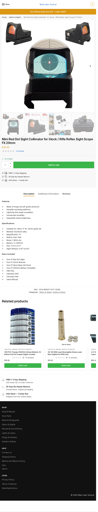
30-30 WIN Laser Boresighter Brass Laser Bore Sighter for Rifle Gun (65, 353)
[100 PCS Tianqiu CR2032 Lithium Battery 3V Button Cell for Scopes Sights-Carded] (22, 326)
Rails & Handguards (10, 420)
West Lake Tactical (48, 4)
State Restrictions (9, 488)
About (4, 469)
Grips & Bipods (8, 411)
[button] (92, 4)
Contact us (7, 452)
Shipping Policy (9, 457)
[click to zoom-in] (48, 66)
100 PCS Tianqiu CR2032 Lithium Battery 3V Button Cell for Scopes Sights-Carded (22, 353)
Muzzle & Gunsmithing (12, 429)
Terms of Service (9, 484)
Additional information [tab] (48, 194)
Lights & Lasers (10, 349)
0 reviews (20, 151)
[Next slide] (90, 66)
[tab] (67, 194)
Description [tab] (28, 194)
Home (4, 17)
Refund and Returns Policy (13, 461)
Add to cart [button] (22, 365)
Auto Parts (6, 416)
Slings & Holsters (9, 437)
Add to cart (53, 165)
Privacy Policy (8, 480)
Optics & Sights (15, 17)
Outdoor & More (59, 292)
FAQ (4, 465)
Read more (66, 365)
